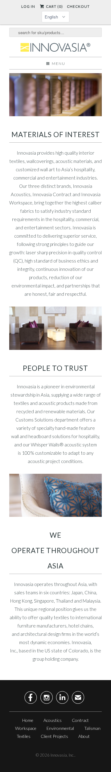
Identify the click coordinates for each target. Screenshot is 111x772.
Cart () (54, 6)
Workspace (25, 728)
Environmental (60, 728)
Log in (28, 6)
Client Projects (54, 736)
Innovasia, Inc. (63, 755)
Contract (80, 720)
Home (27, 720)
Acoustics (52, 720)
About (84, 736)
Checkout (78, 6)
